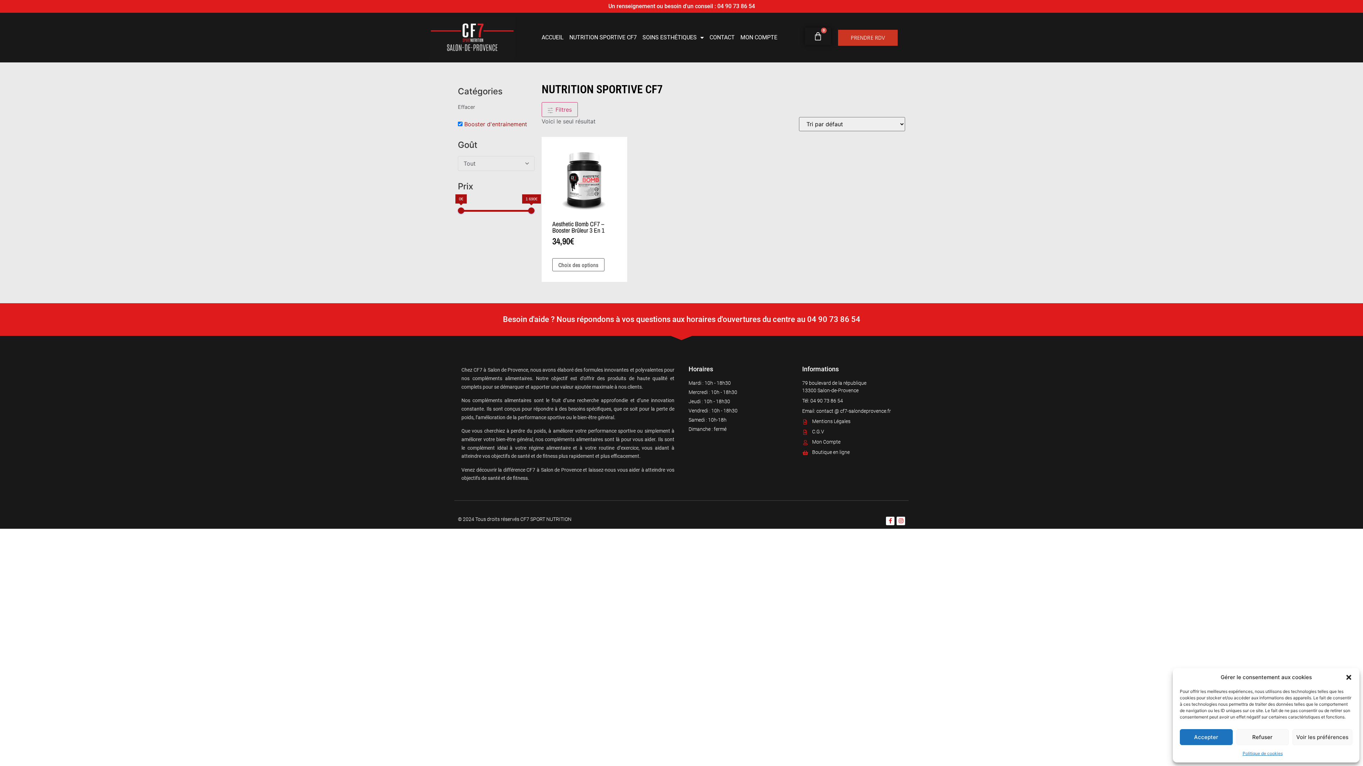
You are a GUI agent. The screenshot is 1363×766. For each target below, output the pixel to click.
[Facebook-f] (890, 521)
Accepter (1206, 737)
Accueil (553, 37)
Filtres (563, 109)
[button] (1348, 677)
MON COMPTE (758, 37)
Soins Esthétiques (669, 37)
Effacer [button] (466, 107)
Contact (722, 37)
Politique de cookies (1263, 753)
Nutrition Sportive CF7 (603, 37)
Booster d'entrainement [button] (495, 124)
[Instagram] (901, 521)
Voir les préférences (1322, 737)
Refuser (1262, 737)
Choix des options (578, 265)
